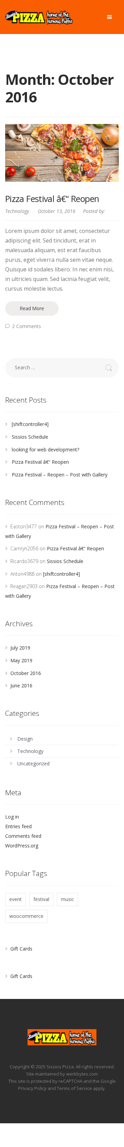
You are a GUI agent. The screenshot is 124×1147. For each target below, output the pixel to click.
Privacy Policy (32, 1088)
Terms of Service (74, 1088)
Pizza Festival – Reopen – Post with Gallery (59, 474)
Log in (12, 816)
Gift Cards (21, 948)
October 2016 (25, 673)
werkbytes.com (82, 1074)
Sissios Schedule (30, 437)
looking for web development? (45, 449)
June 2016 (21, 685)
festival (41, 899)
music (67, 899)
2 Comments (26, 326)
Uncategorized (33, 763)
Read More (32, 308)
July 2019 (20, 647)
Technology (17, 211)
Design (25, 738)
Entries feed (18, 826)
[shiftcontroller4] (30, 424)
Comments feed (23, 836)
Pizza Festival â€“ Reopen (52, 198)
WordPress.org (21, 845)
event (15, 899)
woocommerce (26, 916)
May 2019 (21, 660)
